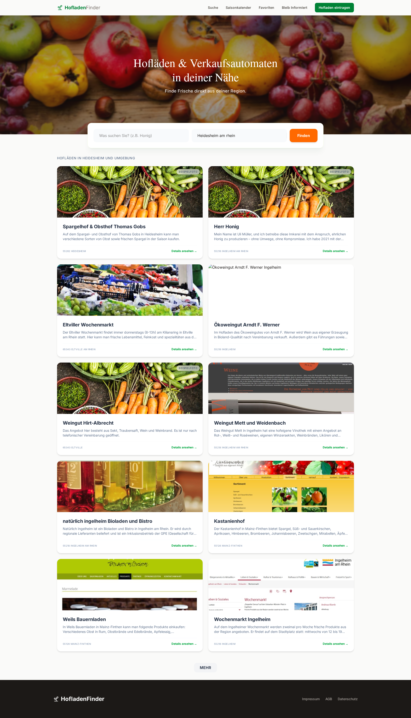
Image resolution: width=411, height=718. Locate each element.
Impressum (311, 699)
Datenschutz (348, 699)
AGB (328, 699)
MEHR (205, 667)
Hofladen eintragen (334, 7)
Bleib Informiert (294, 7)
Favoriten (266, 7)
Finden (303, 135)
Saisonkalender (238, 7)
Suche (213, 7)
